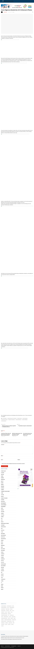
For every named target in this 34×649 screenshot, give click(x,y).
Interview (2, 525)
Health (2, 521)
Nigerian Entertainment (8, 619)
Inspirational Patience (5, 523)
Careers (2, 489)
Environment (3, 506)
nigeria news (14, 619)
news (14, 618)
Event (2, 508)
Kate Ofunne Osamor (4, 419)
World (2, 589)
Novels (2, 552)
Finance (2, 513)
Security (2, 570)
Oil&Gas (2, 555)
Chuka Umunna (19, 418)
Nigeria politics (9, 621)
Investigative (3, 526)
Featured (2, 511)
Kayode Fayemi (6, 616)
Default (2, 496)
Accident (2, 472)
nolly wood (3, 548)
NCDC (9, 618)
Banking (2, 477)
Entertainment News (4, 613)
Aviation (2, 474)
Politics (2, 562)
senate (12, 624)
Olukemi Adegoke (24, 419)
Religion (2, 567)
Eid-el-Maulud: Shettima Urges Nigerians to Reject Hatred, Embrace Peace (27, 434)
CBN (10, 610)
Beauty (2, 481)
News (2, 547)
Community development (5, 491)
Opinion (2, 557)
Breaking (2, 486)
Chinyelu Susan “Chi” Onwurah (12, 418)
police (6, 624)
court (13, 610)
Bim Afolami (5, 418)
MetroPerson (3, 535)
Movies (2, 540)
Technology (3, 579)
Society (2, 574)
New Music (3, 545)
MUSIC (2, 543)
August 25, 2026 (3, 436)
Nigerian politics (4, 621)
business (7, 610)
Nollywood (3, 550)
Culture (2, 494)
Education (3, 501)
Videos (2, 584)
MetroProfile (3, 538)
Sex (1, 572)
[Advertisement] (5, 596)
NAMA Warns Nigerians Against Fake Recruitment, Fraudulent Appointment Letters (17, 434)
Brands (2, 484)
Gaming (2, 516)
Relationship (3, 565)
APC (8, 607)
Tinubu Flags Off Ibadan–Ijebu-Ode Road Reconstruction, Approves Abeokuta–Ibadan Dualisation (6, 434)
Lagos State (13, 616)
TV (1, 582)
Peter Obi (3, 624)
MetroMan (3, 533)
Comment (3, 444)
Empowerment (3, 503)
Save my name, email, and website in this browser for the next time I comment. (13, 463)
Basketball (3, 479)
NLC (13, 621)
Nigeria (2, 619)
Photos (2, 560)
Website (19, 459)
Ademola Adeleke (4, 607)
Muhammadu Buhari (4, 618)
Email (2, 459)
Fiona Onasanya (25, 418)
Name (2, 455)
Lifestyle (2, 530)
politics (9, 624)
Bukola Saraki (3, 610)
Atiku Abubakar (12, 607)
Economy (2, 499)
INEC (2, 616)
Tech (2, 577)
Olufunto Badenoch (18, 419)
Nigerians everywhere (11, 419)
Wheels (2, 587)
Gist (2, 518)
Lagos (10, 616)
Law (1, 528)
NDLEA (12, 618)
